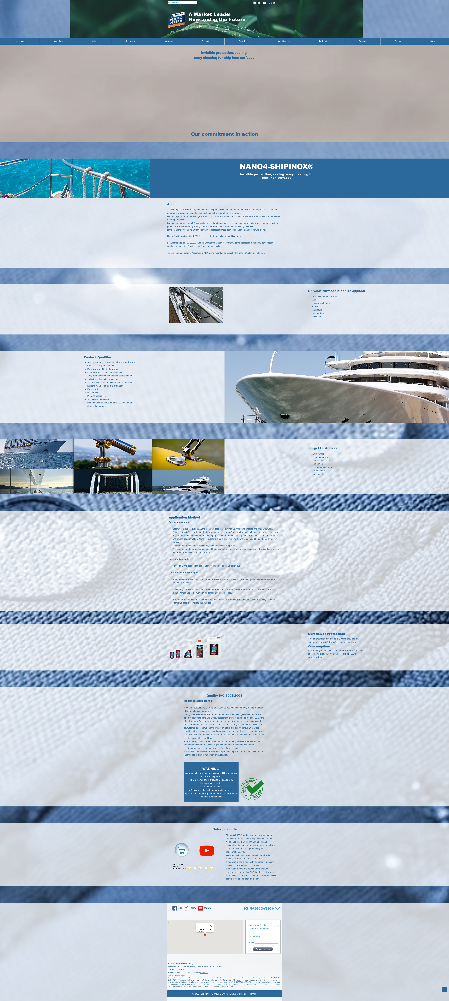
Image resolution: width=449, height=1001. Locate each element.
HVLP (228, 566)
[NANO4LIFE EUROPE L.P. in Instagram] (186, 908)
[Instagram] (260, 3)
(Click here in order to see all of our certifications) (218, 236)
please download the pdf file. (222, 546)
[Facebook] (255, 3)
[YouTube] (200, 908)
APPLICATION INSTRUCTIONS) (250, 599)
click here (269, 872)
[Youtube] (264, 3)
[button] (196, 305)
